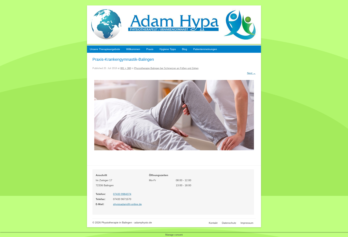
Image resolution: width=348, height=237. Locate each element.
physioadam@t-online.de (127, 204)
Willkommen (133, 49)
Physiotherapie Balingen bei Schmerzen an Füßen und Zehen (166, 68)
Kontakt (213, 222)
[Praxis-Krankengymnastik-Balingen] (174, 115)
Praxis (149, 49)
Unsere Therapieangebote (105, 49)
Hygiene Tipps (168, 49)
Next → (251, 73)
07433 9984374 (122, 194)
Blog (184, 49)
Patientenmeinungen (205, 49)
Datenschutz (229, 222)
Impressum (247, 222)
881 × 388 (125, 68)
